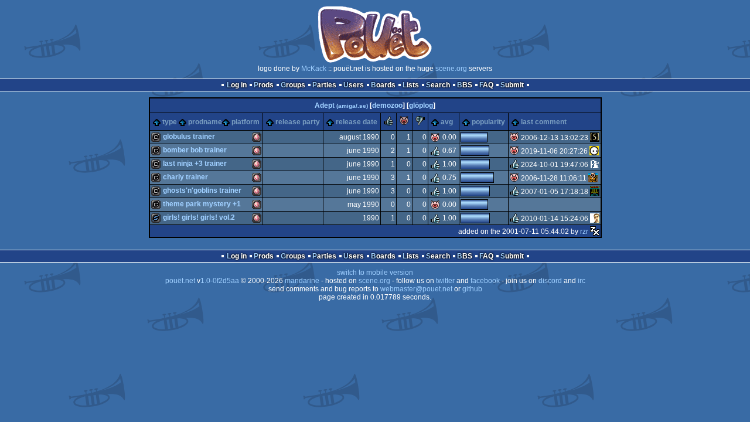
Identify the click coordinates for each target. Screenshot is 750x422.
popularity (488, 122)
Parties (324, 85)
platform (245, 122)
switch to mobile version (375, 272)
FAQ (486, 85)
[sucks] (420, 123)
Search (438, 85)
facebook (485, 281)
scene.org (451, 68)
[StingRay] (594, 138)
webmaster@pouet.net (416, 289)
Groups (293, 85)
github (472, 289)
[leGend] (594, 165)
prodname (205, 122)
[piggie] (404, 123)
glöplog (421, 105)
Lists (411, 85)
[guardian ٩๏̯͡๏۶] (594, 151)
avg (447, 122)
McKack (313, 68)
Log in (237, 85)
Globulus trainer (189, 136)
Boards (383, 85)
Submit (512, 85)
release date (356, 122)
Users (353, 85)
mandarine (302, 281)
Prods (264, 85)
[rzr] (594, 231)
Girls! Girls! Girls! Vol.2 (199, 217)
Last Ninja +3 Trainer (195, 163)
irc (581, 281)
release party (297, 122)
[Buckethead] (594, 192)
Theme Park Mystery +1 (202, 204)
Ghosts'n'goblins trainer (202, 190)
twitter (445, 281)
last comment (544, 122)
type (169, 122)
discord (550, 281)
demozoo (387, 105)
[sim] (593, 178)
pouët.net (180, 281)
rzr (584, 231)
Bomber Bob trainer (195, 150)
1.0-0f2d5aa (219, 281)
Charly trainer (185, 177)
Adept (341, 105)
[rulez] (388, 123)
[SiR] (594, 219)
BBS (464, 85)
